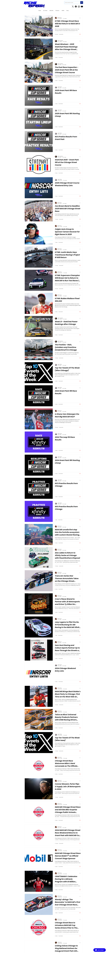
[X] (73, 6)
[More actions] (80, 18)
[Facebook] (76, 6)
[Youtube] (82, 6)
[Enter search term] (81, 2)
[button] (51, 10)
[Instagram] (79, 6)
